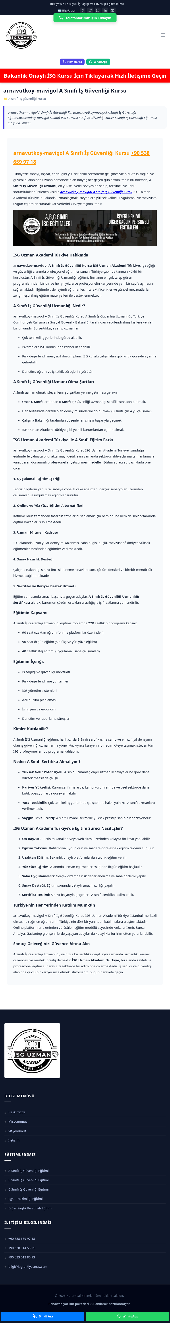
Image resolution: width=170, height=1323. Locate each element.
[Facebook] (82, 10)
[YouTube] (113, 10)
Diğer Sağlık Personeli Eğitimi (30, 1208)
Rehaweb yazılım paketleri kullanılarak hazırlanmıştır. (89, 1304)
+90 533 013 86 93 (21, 1257)
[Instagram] (97, 10)
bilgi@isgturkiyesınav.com (27, 1266)
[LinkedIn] (105, 10)
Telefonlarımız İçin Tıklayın (88, 18)
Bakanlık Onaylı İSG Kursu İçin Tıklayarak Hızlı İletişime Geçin (85, 75)
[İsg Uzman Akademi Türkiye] (82, 35)
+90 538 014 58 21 (21, 1248)
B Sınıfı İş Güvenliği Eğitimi (28, 1180)
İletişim (13, 1140)
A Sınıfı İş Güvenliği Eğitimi (28, 1171)
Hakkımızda (16, 1112)
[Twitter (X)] (90, 10)
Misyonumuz (17, 1121)
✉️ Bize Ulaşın (67, 10)
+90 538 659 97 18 (21, 1238)
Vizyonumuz (17, 1131)
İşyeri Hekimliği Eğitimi (25, 1199)
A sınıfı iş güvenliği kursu (27, 99)
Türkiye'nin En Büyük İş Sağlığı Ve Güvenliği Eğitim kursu (87, 4)
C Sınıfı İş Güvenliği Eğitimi (28, 1189)
